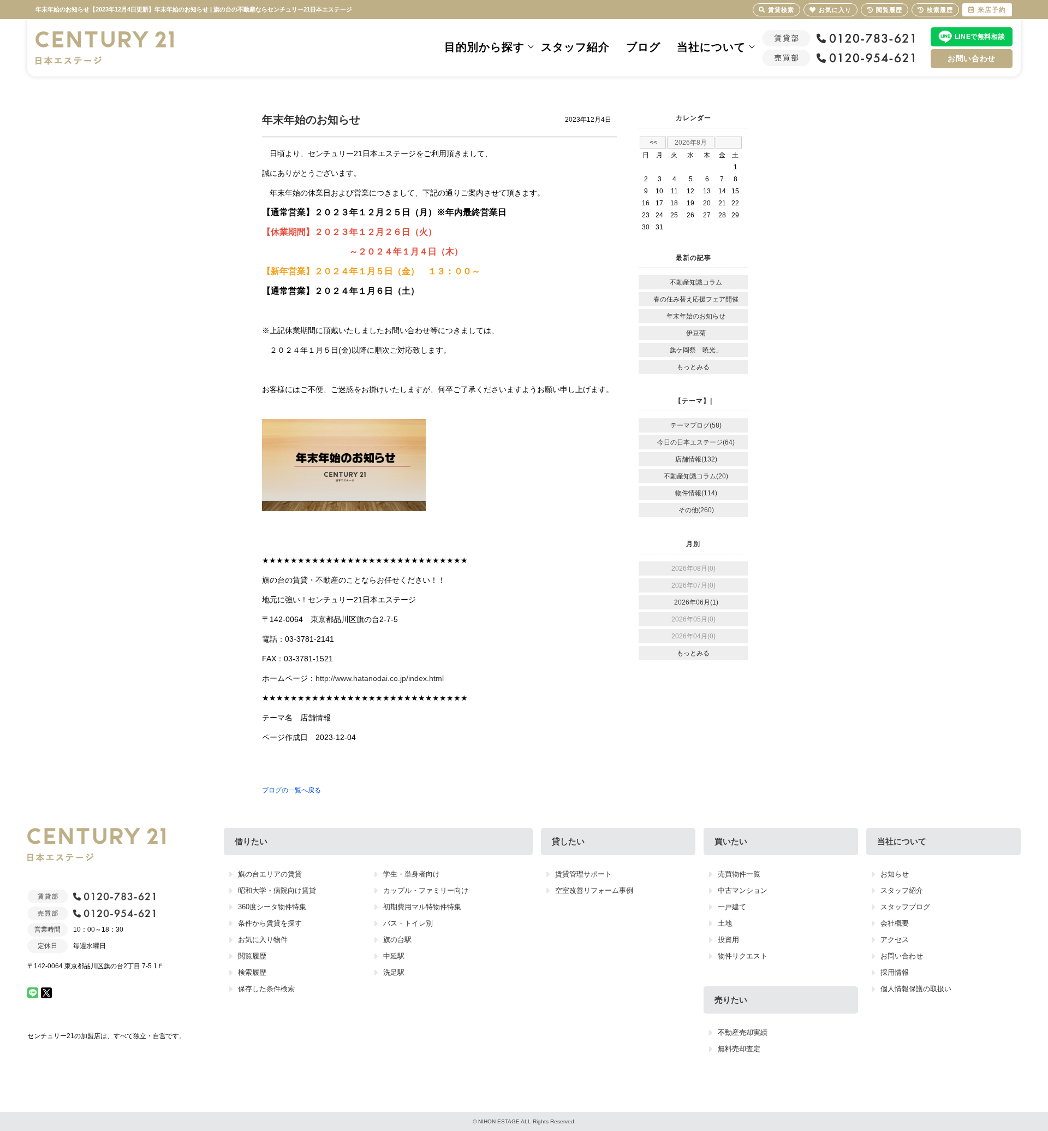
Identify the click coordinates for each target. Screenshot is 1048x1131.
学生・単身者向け (411, 874)
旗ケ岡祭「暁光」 (696, 350)
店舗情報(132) (696, 459)
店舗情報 (315, 717)
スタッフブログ (905, 907)
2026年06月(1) (696, 602)
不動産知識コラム (696, 282)
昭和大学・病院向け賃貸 (277, 890)
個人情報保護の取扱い (915, 989)
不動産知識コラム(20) (696, 476)
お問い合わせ (972, 58)
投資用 (728, 939)
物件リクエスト (742, 956)
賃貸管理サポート (583, 874)
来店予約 (992, 10)
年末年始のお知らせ (695, 316)
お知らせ (894, 874)
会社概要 (894, 923)
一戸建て (732, 907)
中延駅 (393, 956)
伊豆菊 (696, 333)
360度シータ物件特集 (272, 907)
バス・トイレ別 (408, 923)
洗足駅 (393, 972)
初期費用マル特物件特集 (422, 907)
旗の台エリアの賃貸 (270, 874)
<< (653, 142)
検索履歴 (252, 972)
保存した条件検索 (266, 989)
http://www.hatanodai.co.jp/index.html (379, 678)
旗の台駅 (397, 939)
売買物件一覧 (739, 874)
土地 (725, 923)
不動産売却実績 (742, 1032)
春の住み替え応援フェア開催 (696, 299)
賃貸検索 (781, 10)
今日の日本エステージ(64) (696, 442)
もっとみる (693, 367)
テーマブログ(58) (696, 425)
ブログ (643, 47)
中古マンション (742, 890)
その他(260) (696, 510)
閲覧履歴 (252, 956)
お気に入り (835, 10)
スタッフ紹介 (575, 47)
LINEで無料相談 (980, 36)
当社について (711, 47)
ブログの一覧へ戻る (291, 790)
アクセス (894, 939)
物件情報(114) (696, 493)
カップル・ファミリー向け (425, 890)
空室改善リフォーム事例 (594, 890)
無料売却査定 (739, 1049)
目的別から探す (484, 47)
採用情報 (894, 972)
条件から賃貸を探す (270, 923)
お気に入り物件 (263, 939)
